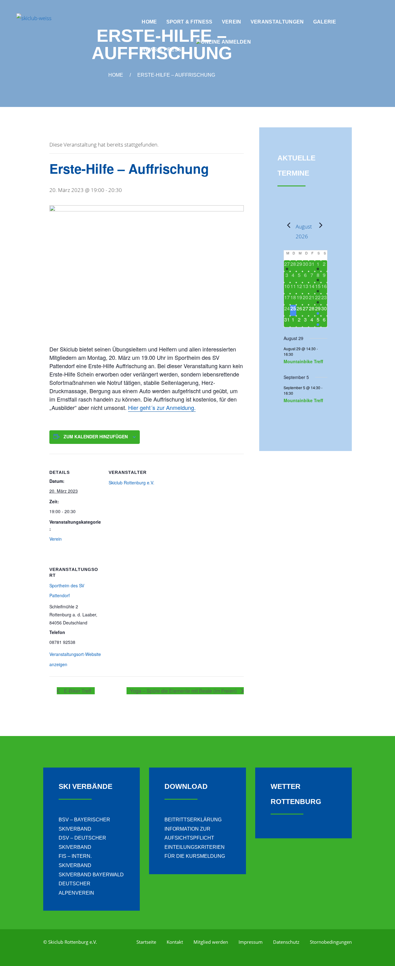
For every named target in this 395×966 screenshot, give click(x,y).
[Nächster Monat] (319, 225)
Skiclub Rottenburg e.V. (131, 482)
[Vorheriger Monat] (287, 225)
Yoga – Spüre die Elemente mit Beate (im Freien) (184, 690)
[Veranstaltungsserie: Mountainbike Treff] (296, 354)
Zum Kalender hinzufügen (96, 436)
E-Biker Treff (77, 690)
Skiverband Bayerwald (91, 874)
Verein (55, 539)
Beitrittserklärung (193, 819)
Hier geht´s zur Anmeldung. (162, 407)
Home (115, 75)
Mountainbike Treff (303, 361)
